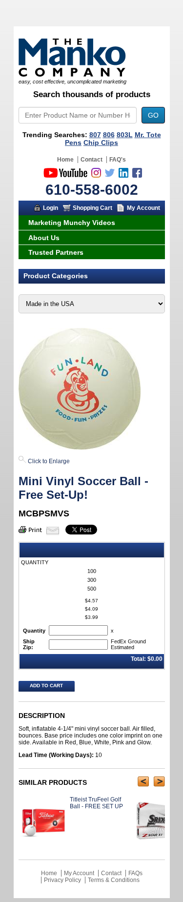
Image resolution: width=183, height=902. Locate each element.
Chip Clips (100, 142)
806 (109, 135)
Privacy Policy (62, 880)
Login (50, 208)
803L (125, 135)
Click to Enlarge (48, 461)
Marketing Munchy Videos (71, 222)
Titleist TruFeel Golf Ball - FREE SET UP (96, 803)
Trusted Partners (55, 252)
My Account (143, 208)
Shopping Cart (92, 208)
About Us (44, 238)
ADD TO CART (46, 685)
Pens (73, 142)
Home (65, 159)
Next (159, 781)
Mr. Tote (148, 135)
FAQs (135, 873)
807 (95, 135)
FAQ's (117, 159)
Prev (143, 781)
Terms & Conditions (114, 880)
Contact (91, 159)
